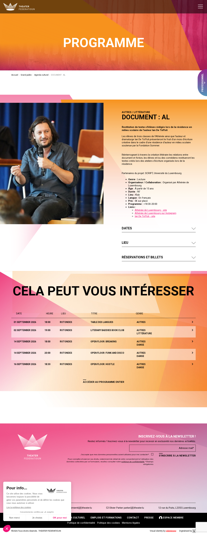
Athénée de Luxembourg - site (151, 210)
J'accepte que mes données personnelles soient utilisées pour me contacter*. (115, 455)
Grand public (26, 75)
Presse (149, 517)
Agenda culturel (41, 75)
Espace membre (173, 517)
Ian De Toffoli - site (145, 216)
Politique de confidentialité (81, 522)
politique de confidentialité (132, 462)
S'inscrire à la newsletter (177, 455)
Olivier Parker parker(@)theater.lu (126, 507)
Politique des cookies (108, 522)
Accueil (14, 75)
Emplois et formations (106, 517)
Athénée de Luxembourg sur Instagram (155, 213)
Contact (133, 517)
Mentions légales (131, 522)
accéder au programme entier (103, 382)
